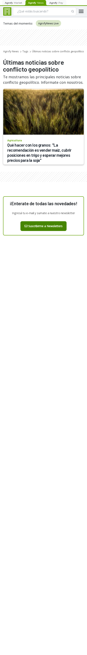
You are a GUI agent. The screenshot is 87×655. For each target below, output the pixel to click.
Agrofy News (11, 51)
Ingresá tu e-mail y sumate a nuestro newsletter (43, 213)
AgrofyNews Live (48, 23)
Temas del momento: (18, 23)
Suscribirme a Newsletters (45, 226)
